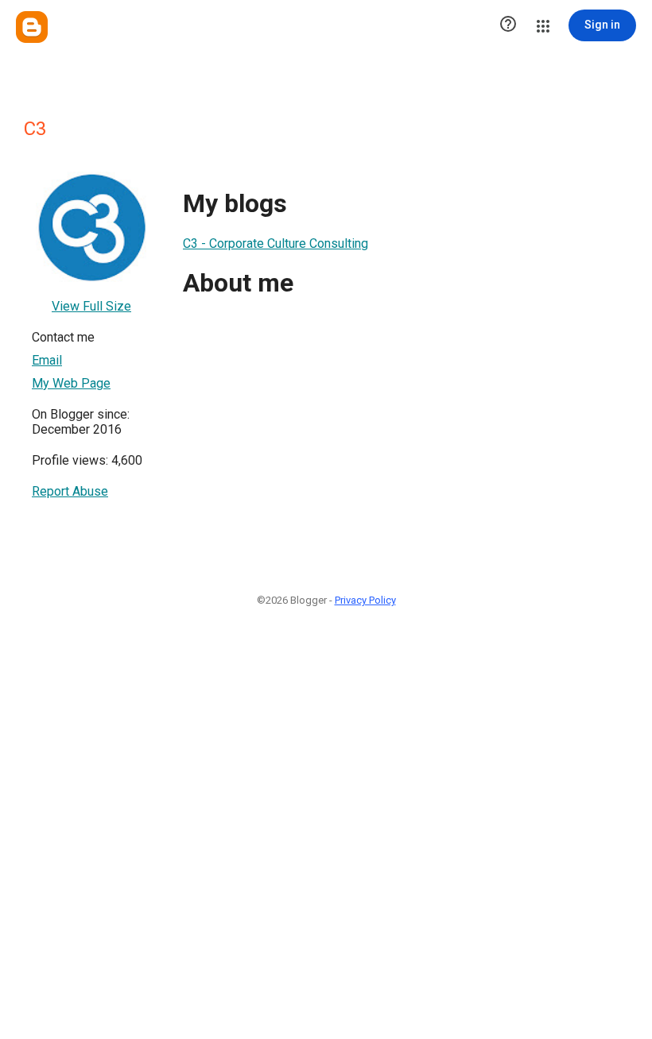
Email (47, 360)
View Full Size (91, 306)
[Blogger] (32, 27)
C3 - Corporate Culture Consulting (275, 243)
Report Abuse (70, 491)
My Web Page (71, 383)
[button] (508, 25)
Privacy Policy (365, 600)
